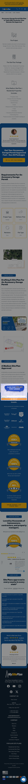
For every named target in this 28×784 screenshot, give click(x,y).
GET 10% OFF (14, 399)
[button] (23, 779)
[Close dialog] (26, 384)
